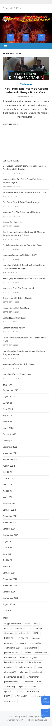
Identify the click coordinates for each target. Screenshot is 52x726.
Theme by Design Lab (37, 720)
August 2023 (9, 396)
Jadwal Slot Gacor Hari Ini (14, 222)
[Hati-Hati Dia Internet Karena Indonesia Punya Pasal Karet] (26, 68)
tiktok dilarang (32, 691)
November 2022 (10, 453)
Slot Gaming (9, 686)
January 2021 (9, 573)
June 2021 (7, 554)
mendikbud (9, 667)
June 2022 (8, 478)
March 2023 (8, 428)
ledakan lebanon (34, 662)
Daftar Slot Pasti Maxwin (14, 328)
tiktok (19, 691)
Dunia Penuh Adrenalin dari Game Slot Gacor (22, 245)
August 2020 (9, 604)
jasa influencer (30, 648)
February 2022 (9, 504)
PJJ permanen (32, 677)
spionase (23, 686)
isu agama (21, 643)
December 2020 (10, 579)
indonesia (36, 638)
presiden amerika (12, 682)
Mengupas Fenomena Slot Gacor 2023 (20, 255)
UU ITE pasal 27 (20, 696)
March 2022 (8, 497)
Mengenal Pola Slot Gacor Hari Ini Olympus (21, 212)
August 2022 (9, 466)
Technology (26, 84)
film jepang (9, 633)
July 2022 (7, 472)
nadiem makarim (25, 667)
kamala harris (10, 657)
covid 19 (8, 628)
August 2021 (8, 541)
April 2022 (7, 491)
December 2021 (10, 516)
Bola (36, 624)
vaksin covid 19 (38, 696)
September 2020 (10, 598)
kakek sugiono (41, 653)
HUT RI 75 (8, 638)
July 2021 (7, 548)
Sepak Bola (28, 682)
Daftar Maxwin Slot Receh (14, 318)
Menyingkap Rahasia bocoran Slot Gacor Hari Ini (24, 278)
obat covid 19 (10, 672)
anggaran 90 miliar (12, 624)
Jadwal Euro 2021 (12, 648)
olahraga (24, 672)
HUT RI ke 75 (22, 638)
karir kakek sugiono (28, 657)
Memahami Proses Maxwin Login (17, 374)
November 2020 (10, 585)
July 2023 (7, 403)
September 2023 (10, 390)
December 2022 (10, 447)
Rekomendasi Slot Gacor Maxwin (17, 298)
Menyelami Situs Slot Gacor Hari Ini (18, 288)
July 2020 (7, 610)
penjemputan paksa (13, 677)
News (39, 667)
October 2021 (9, 529)
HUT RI (36, 633)
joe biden (27, 653)
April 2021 (7, 560)
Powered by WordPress (16, 720)
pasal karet (37, 672)
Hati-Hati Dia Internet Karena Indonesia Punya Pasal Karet (26, 90)
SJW (39, 682)
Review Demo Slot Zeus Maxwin (17, 308)
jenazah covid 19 (11, 653)
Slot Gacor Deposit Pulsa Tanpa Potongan (21, 202)
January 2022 (9, 510)
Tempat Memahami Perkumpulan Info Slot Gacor (24, 192)
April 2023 (7, 422)
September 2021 (10, 535)
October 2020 (9, 592)
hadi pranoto (23, 633)
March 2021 (8, 566)
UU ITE (7, 696)
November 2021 (10, 522)
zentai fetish (10, 701)
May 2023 (7, 415)
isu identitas (35, 643)
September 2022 (10, 459)
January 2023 (9, 441)
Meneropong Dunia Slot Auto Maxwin (19, 364)
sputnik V (8, 691)
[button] (6, 46)
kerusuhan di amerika (13, 662)
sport (33, 686)
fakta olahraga (35, 628)
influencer (8, 643)
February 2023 (9, 434)
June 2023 (8, 409)
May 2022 (7, 485)
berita (27, 624)
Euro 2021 (20, 628)
